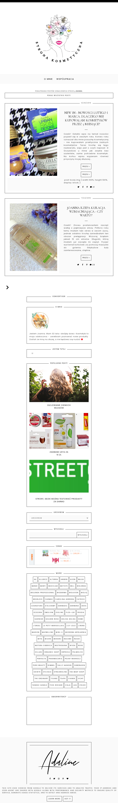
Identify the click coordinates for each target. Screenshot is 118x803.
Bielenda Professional (42, 593)
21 (94, 187)
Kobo (80, 619)
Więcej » (86, 166)
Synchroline (60, 672)
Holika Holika (68, 619)
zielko (82, 685)
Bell (72, 586)
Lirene (81, 626)
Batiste (64, 586)
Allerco (43, 579)
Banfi (43, 586)
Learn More (54, 799)
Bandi (35, 586)
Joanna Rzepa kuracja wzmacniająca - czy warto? (86, 211)
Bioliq (84, 593)
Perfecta (41, 659)
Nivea (73, 645)
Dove (84, 606)
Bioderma (62, 593)
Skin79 (37, 672)
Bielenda (81, 586)
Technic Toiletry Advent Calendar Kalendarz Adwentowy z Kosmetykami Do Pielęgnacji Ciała (55, 551)
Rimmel (51, 665)
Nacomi (68, 639)
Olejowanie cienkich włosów (59, 406)
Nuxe (80, 645)
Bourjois (38, 599)
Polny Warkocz (73, 659)
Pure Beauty (39, 665)
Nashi (77, 639)
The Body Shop (77, 672)
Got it (68, 799)
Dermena (74, 606)
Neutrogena (61, 645)
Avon (73, 579)
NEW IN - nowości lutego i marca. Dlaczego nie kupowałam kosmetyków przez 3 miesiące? (86, 118)
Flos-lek (70, 612)
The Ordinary (41, 678)
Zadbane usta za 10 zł (59, 453)
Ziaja (68, 685)
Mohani (57, 639)
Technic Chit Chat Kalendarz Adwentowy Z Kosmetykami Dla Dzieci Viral (66, 558)
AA (35, 579)
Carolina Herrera (64, 599)
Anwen (64, 579)
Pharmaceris (55, 659)
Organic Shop (51, 652)
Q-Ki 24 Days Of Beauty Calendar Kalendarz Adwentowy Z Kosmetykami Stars (76, 551)
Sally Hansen (65, 665)
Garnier (39, 619)
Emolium (49, 612)
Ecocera (38, 612)
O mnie (48, 78)
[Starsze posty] (7, 287)
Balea (81, 579)
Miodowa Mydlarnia (75, 632)
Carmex (49, 599)
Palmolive (78, 652)
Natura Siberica (43, 645)
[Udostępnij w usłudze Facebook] (83, 187)
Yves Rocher (56, 685)
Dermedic (62, 606)
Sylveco (47, 672)
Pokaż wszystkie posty (59, 95)
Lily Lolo (71, 626)
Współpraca (65, 78)
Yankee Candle (39, 685)
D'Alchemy (50, 606)
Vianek (71, 678)
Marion (35, 632)
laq (75, 685)
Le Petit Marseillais (53, 626)
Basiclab (53, 586)
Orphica (66, 652)
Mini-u (59, 632)
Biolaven (73, 593)
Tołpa (63, 678)
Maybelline (47, 632)
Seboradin (79, 665)
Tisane (54, 678)
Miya (40, 639)
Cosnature (37, 606)
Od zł (55, 553)
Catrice (81, 599)
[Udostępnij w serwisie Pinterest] (87, 187)
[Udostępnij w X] (79, 187)
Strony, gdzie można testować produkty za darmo (59, 500)
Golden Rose (52, 619)
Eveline (59, 612)
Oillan (38, 652)
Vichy (80, 678)
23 (93, 264)
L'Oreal (37, 626)
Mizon (48, 639)
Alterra (54, 579)
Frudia (80, 612)
